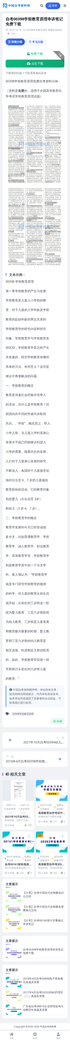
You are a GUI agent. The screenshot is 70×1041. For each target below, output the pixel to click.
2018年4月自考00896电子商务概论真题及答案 (43, 980)
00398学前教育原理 (36, 30)
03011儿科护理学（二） (11, 808)
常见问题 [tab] (37, 42)
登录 (54, 5)
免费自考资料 (55, 30)
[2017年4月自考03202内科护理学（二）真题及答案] (13, 996)
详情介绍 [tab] (16, 42)
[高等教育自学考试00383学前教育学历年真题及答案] (51, 842)
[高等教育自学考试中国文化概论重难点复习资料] (51, 790)
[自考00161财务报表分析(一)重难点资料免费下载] (18, 842)
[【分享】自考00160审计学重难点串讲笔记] (13, 924)
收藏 (59, 721)
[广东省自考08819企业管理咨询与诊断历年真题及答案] (13, 1010)
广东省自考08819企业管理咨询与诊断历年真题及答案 (43, 1008)
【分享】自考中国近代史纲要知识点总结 (43, 894)
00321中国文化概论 (46, 806)
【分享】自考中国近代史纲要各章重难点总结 (43, 908)
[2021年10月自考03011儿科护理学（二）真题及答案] (18, 790)
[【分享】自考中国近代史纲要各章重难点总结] (13, 910)
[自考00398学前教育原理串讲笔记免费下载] (13, 953)
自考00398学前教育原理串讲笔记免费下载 (43, 951)
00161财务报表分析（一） (14, 858)
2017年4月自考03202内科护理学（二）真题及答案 (43, 994)
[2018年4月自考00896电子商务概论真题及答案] (13, 982)
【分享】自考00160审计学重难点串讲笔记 (43, 922)
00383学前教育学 (44, 858)
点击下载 (37, 63)
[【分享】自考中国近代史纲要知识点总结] (13, 896)
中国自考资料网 (48, 1026)
